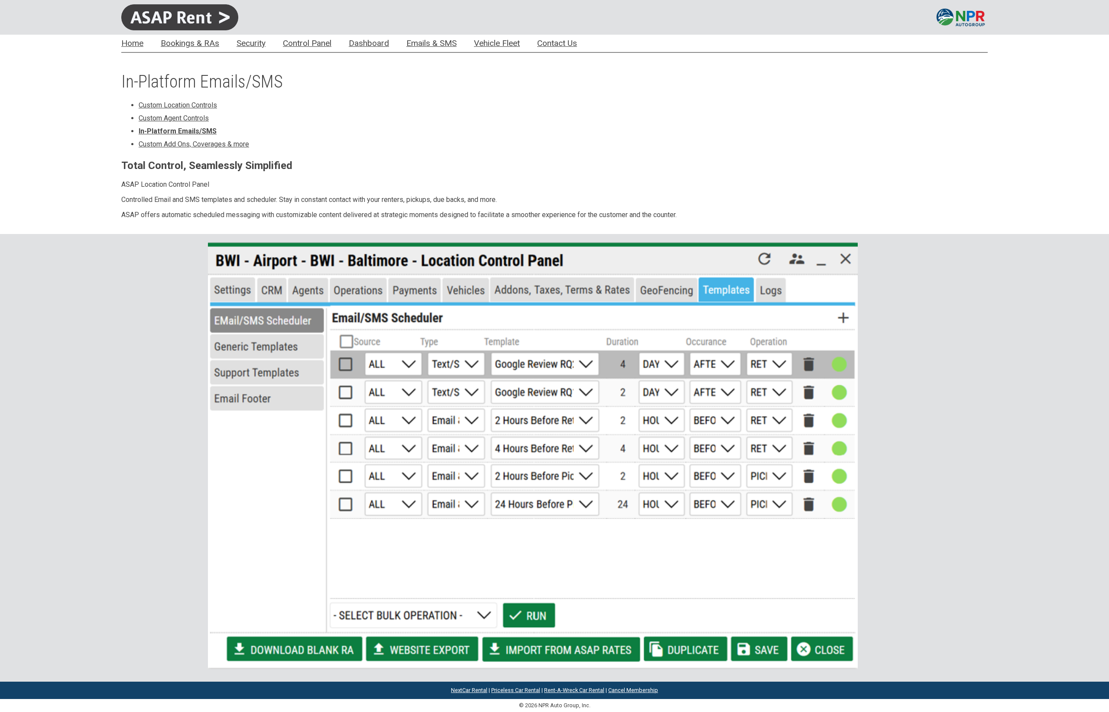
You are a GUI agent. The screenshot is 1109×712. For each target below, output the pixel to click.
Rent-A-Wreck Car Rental (574, 690)
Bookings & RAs (190, 43)
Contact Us (557, 43)
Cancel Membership (633, 690)
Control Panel (307, 43)
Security (251, 43)
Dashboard (369, 43)
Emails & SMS (431, 43)
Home (132, 43)
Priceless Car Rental (515, 690)
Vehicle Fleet (497, 43)
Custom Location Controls (178, 105)
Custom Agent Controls (174, 118)
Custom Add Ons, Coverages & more (194, 144)
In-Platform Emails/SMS (178, 131)
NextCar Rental (469, 690)
